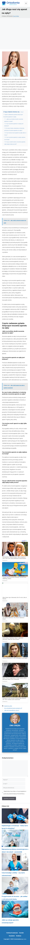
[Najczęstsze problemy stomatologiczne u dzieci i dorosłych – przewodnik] (15, 839)
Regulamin (12, 935)
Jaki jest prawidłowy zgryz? (11, 710)
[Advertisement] (15, 33)
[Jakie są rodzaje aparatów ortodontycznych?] (15, 910)
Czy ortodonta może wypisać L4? (13, 708)
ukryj (22, 112)
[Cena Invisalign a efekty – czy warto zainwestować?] (15, 862)
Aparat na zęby (8, 706)
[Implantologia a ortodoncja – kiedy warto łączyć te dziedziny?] (15, 816)
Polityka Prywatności (12, 932)
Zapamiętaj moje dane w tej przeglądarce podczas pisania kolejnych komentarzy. (15, 792)
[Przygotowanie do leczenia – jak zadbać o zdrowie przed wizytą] (15, 886)
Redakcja (18, 935)
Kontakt (21, 932)
